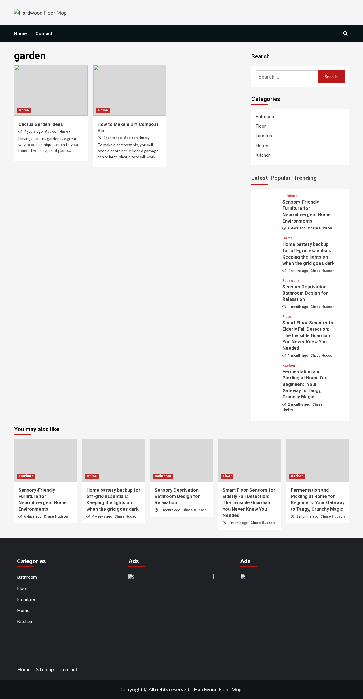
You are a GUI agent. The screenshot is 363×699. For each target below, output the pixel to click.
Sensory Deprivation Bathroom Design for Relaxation (305, 293)
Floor (261, 125)
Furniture (264, 135)
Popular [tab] (281, 177)
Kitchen (263, 154)
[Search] (345, 33)
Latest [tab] (259, 177)
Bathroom (265, 116)
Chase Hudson (320, 228)
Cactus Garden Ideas (40, 124)
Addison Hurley (57, 132)
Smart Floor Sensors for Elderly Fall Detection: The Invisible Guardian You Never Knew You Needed (308, 335)
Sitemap (45, 669)
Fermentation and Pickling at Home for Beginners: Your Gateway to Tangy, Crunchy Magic (304, 384)
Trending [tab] (305, 177)
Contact (43, 33)
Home (20, 33)
